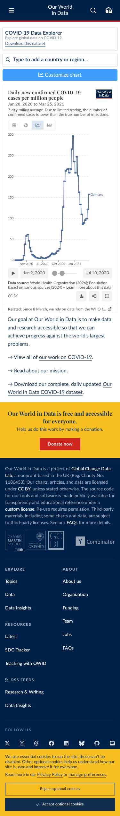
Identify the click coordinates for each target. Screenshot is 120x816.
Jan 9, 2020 (34, 273)
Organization (75, 594)
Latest (11, 636)
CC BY (13, 296)
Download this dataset (25, 44)
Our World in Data (60, 10)
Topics (11, 581)
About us (72, 581)
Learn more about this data (88, 287)
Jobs (67, 635)
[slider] (55, 273)
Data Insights (18, 608)
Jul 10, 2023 (97, 273)
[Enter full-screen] (107, 296)
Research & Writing (24, 692)
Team (68, 621)
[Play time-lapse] (13, 273)
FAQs (72, 523)
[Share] (94, 296)
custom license (19, 509)
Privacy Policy (50, 775)
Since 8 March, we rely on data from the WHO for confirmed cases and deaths (65, 309)
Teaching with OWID (25, 663)
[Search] (93, 10)
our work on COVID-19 (65, 357)
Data (10, 594)
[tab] (14, 125)
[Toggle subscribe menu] (108, 10)
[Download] (81, 296)
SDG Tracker (17, 650)
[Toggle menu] (11, 10)
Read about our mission (40, 370)
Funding (70, 608)
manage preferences (87, 775)
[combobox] (93, 10)
